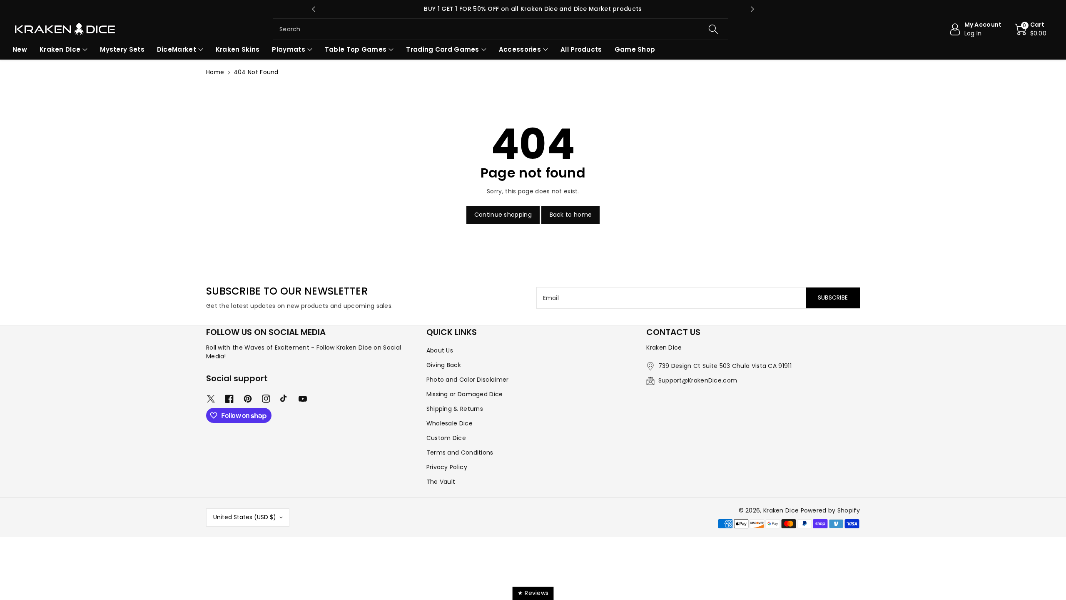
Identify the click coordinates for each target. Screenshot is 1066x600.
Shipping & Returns (454, 409)
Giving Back (443, 365)
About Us (439, 350)
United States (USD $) (244, 517)
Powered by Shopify (830, 510)
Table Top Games (356, 49)
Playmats (288, 49)
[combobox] (500, 29)
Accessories (520, 49)
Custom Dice (446, 438)
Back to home (571, 214)
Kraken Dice (781, 510)
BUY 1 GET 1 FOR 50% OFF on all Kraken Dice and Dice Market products (533, 9)
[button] (1031, 29)
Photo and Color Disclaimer (467, 379)
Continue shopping (503, 214)
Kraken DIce (60, 49)
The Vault (441, 482)
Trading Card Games (442, 49)
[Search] (712, 29)
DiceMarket (176, 49)
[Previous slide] (313, 9)
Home (215, 72)
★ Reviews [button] (533, 593)
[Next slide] (752, 9)
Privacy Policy (446, 467)
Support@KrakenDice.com (697, 380)
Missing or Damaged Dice (464, 394)
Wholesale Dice (449, 423)
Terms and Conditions (459, 452)
